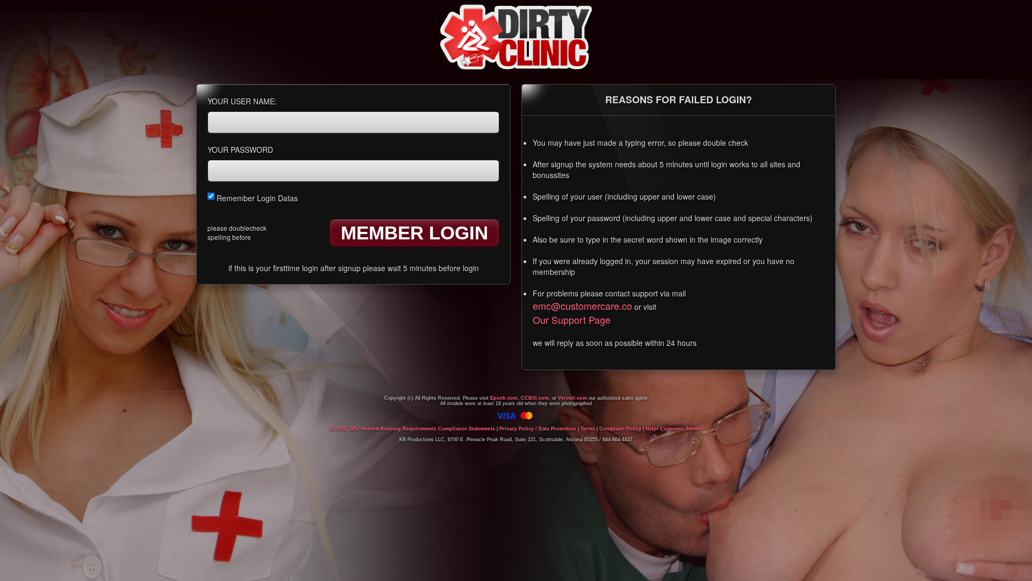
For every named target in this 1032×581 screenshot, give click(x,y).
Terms (587, 428)
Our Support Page (572, 320)
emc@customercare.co (582, 306)
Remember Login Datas (256, 198)
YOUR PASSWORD (240, 149)
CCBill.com (535, 398)
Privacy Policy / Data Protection (537, 428)
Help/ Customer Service (674, 428)
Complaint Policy (620, 428)
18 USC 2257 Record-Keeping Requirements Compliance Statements (412, 428)
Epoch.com (504, 398)
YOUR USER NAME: (242, 101)
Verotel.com (572, 398)
